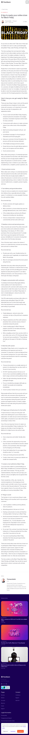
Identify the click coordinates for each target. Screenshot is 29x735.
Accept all (20, 731)
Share (25, 21)
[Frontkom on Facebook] (6, 684)
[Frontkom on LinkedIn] (1, 684)
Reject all (5, 731)
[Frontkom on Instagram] (4, 684)
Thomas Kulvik (8, 21)
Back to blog (4, 9)
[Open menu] (27, 2)
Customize (13, 731)
